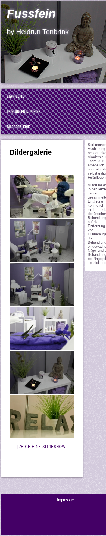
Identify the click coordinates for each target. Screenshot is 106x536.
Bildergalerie (31, 152)
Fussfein (31, 13)
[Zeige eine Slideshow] (42, 447)
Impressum (66, 500)
